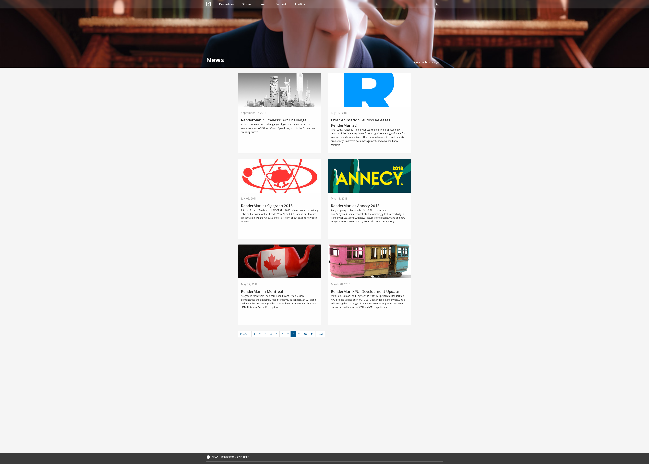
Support (281, 4)
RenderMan (226, 4)
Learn (263, 4)
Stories (246, 4)
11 (312, 334)
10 (305, 334)
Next (320, 334)
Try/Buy (300, 4)
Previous (244, 334)
